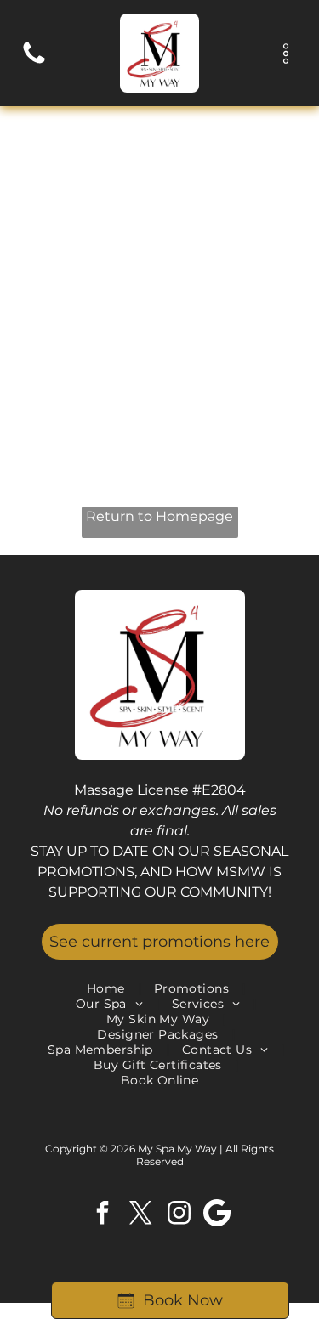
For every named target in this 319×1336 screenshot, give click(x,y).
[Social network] (217, 1215)
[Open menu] (286, 53)
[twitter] (140, 1215)
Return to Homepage (159, 516)
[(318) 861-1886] (34, 62)
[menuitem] (107, 988)
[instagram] (179, 1215)
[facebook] (102, 1215)
